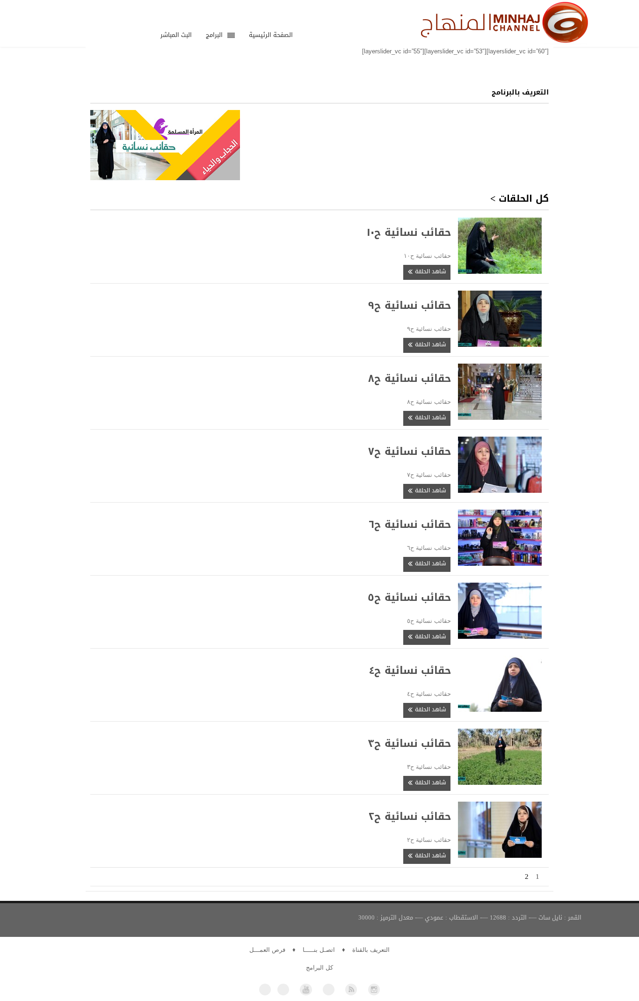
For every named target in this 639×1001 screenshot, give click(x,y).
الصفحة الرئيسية (271, 35)
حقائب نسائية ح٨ (409, 379)
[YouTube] (306, 989)
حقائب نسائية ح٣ (409, 744)
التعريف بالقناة (371, 949)
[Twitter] (283, 989)
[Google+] (328, 989)
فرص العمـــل (267, 949)
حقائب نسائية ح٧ (409, 452)
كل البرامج (319, 967)
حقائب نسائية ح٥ (409, 598)
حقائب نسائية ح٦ (410, 525)
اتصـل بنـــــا (319, 949)
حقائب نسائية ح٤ (410, 671)
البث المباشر (176, 35)
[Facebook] (265, 989)
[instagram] (374, 989)
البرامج (214, 35)
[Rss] (351, 989)
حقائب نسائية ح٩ (409, 306)
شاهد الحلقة (429, 271)
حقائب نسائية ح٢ (410, 817)
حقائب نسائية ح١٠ (409, 233)
